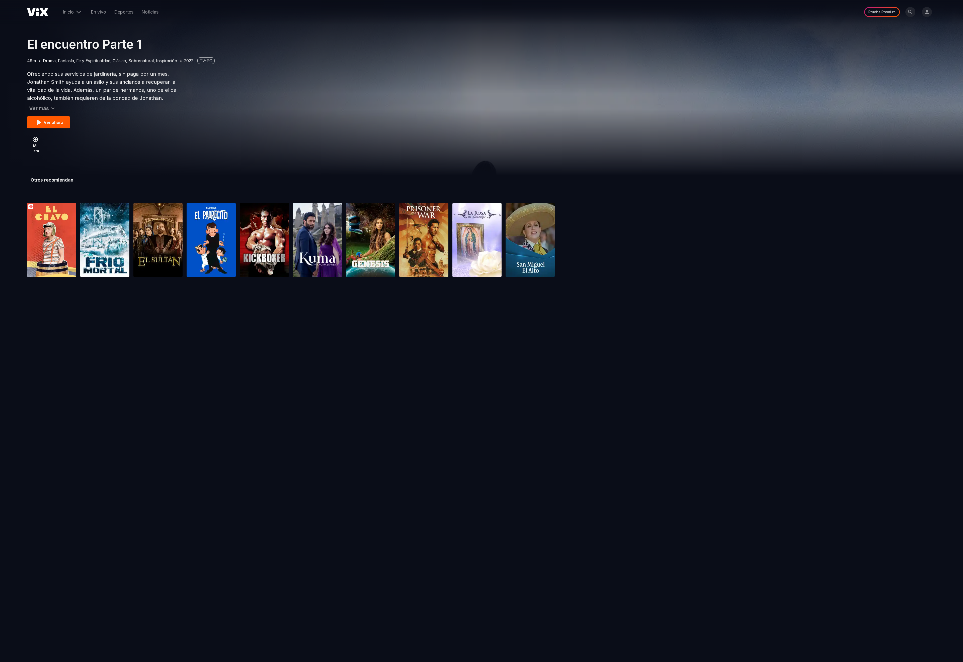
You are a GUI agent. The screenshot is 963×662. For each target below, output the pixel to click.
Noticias (149, 12)
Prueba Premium (882, 12)
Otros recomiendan (52, 180)
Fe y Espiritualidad (93, 60)
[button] (51, 240)
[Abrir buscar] (910, 12)
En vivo (98, 12)
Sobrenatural (141, 60)
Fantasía (66, 60)
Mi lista (35, 148)
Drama (49, 60)
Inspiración (166, 60)
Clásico (119, 60)
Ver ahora (53, 122)
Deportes (123, 12)
